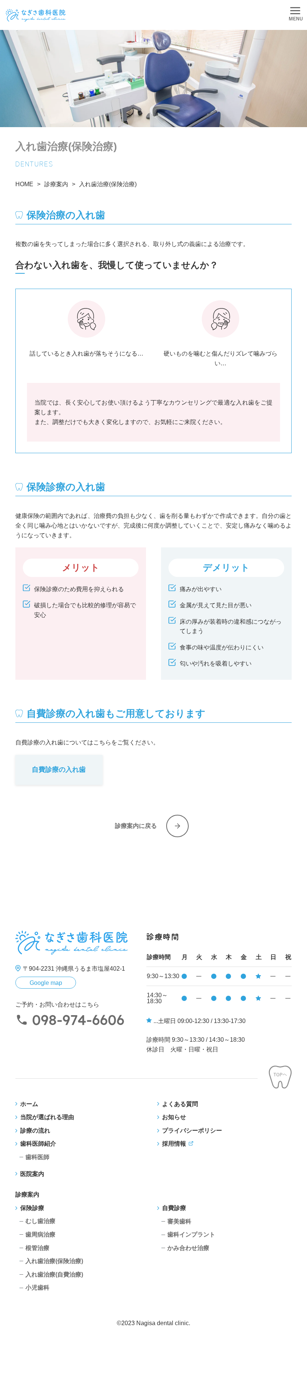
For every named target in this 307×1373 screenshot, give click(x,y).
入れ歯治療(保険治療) (54, 1261)
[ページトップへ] (280, 1079)
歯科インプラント (191, 1234)
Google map (46, 983)
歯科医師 (37, 1157)
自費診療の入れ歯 (59, 769)
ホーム (29, 1104)
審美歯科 (179, 1221)
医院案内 (32, 1174)
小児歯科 (37, 1287)
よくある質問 (180, 1104)
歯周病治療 (40, 1234)
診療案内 (27, 1194)
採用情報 (174, 1143)
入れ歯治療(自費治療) (54, 1274)
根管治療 (37, 1248)
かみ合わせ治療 (188, 1248)
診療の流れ (35, 1130)
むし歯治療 (40, 1221)
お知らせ (174, 1117)
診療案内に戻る (136, 826)
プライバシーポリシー (192, 1130)
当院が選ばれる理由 (47, 1117)
